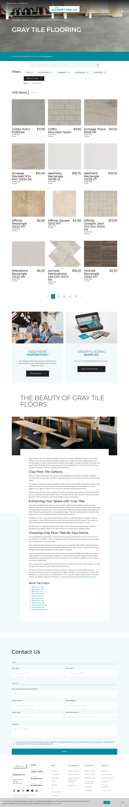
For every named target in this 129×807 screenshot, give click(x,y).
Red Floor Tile (37, 598)
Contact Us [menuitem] (105, 781)
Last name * (69, 668)
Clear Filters (36, 83)
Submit (64, 751)
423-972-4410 (23, 3)
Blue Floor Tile (37, 591)
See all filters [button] (32, 78)
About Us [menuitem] (105, 771)
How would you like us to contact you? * (25, 689)
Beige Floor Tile (38, 587)
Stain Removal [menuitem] (90, 771)
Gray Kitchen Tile (38, 607)
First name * (16, 668)
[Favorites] (118, 11)
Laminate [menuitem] (54, 785)
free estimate (90, 577)
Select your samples (89, 369)
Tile (32, 20)
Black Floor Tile (37, 589)
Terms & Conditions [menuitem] (105, 786)
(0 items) (122, 11)
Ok (107, 802)
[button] (115, 11)
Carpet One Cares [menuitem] (108, 778)
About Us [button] (35, 11)
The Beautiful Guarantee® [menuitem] (89, 782)
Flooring (25, 20)
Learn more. (56, 803)
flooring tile (69, 574)
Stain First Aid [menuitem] (89, 774)
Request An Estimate (105, 11)
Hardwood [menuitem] (54, 778)
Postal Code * (16, 712)
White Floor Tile (38, 601)
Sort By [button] (34, 92)
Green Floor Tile (38, 596)
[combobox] (62, 64)
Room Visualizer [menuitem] (73, 771)
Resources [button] (23, 11)
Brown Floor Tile (38, 594)
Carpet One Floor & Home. (27, 795)
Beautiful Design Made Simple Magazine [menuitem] (73, 780)
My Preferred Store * (72, 712)
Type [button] (28, 72)
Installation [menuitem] (88, 790)
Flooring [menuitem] (54, 771)
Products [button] (11, 11)
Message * (15, 724)
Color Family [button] (44, 72)
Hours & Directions (91, 11)
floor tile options (52, 476)
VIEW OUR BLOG (35, 373)
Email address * (71, 700)
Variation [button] (98, 72)
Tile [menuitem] (52, 788)
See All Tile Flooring (39, 610)
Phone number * (17, 700)
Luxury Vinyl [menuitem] (55, 774)
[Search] (98, 64)
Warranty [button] (62, 72)
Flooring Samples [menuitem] (74, 774)
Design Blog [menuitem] (72, 785)
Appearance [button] (80, 72)
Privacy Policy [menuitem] (106, 790)
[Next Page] (81, 296)
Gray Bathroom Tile (39, 605)
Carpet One (16, 20)
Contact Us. (48, 56)
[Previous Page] (47, 296)
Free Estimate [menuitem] (56, 792)
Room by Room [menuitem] (107, 774)
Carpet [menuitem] (53, 781)
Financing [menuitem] (54, 795)
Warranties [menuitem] (88, 787)
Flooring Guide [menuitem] (90, 778)
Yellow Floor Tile (38, 603)
